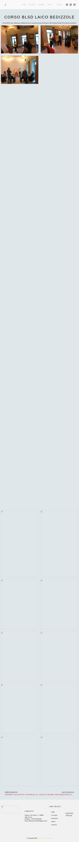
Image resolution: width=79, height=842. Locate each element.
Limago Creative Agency (44, 838)
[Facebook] (67, 4)
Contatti (59, 4)
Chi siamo (32, 4)
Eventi (49, 4)
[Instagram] (70, 4)
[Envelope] (74, 4)
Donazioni (41, 4)
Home (24, 4)
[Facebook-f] (67, 820)
